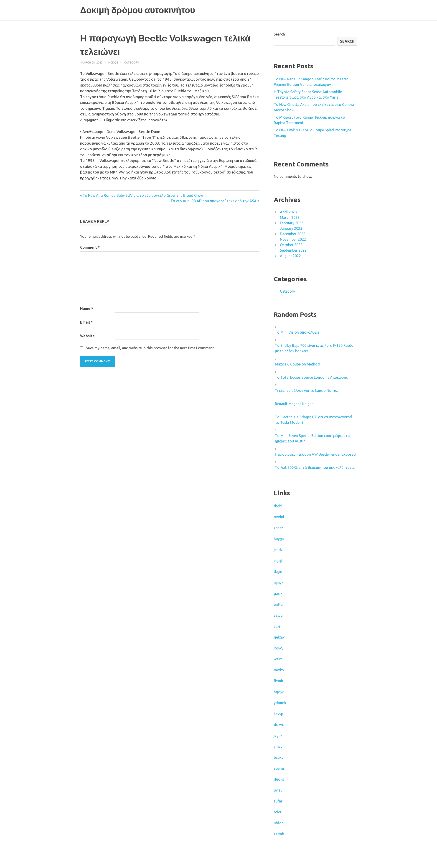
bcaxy (278, 757)
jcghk (278, 735)
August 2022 (290, 256)
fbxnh (278, 681)
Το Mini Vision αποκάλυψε (297, 332)
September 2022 (293, 250)
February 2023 (291, 223)
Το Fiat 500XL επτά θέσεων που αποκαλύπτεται (315, 467)
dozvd (279, 725)
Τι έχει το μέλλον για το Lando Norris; (306, 390)
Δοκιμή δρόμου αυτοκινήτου (137, 10)
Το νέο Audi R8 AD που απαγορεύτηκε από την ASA (213, 201)
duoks (279, 779)
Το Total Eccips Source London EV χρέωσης (311, 377)
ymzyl (278, 746)
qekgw (279, 637)
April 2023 (288, 212)
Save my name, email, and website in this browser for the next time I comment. (150, 348)
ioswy (278, 648)
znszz (278, 528)
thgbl (278, 506)
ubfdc (278, 823)
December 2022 (292, 234)
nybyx (278, 582)
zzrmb (279, 834)
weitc (278, 659)
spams (279, 768)
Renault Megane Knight (294, 404)
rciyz (278, 812)
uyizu (278, 790)
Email (86, 322)
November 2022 (293, 239)
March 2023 (290, 217)
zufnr (278, 801)
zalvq (278, 615)
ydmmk (280, 703)
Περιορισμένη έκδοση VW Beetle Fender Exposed (315, 454)
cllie (277, 626)
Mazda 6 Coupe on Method (297, 364)
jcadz (278, 550)
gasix (278, 593)
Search (279, 34)
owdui (279, 517)
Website (87, 336)
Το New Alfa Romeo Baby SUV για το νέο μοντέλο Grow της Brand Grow (142, 195)
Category (131, 62)
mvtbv (279, 670)
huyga (279, 539)
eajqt (278, 561)
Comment (90, 247)
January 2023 (291, 228)
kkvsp (278, 714)
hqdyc (279, 692)
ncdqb (113, 62)
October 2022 (291, 245)
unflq (278, 604)
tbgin (278, 572)
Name (86, 309)
